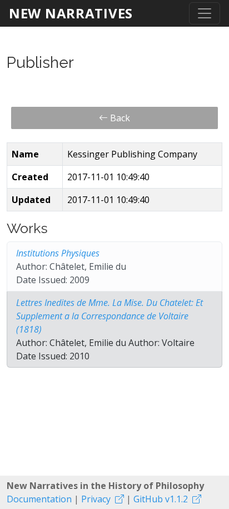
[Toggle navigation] (204, 13)
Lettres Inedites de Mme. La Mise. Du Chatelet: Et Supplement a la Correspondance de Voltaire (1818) (109, 315)
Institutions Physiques (57, 253)
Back (119, 118)
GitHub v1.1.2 (160, 499)
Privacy (96, 499)
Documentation (39, 499)
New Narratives (71, 13)
